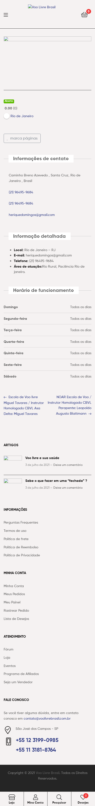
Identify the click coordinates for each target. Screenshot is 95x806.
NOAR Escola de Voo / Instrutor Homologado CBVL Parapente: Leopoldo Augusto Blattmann (69, 404)
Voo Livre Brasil (47, 773)
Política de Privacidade (22, 555)
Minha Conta (14, 586)
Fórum (8, 649)
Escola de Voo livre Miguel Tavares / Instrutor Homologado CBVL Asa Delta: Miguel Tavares (24, 405)
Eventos (10, 666)
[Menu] (9, 14)
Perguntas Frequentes (21, 522)
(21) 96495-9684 (21, 192)
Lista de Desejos (16, 619)
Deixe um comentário (68, 465)
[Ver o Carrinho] (84, 14)
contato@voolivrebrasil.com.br (47, 718)
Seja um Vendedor (18, 682)
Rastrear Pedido (16, 610)
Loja (7, 657)
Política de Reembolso (21, 547)
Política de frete (16, 539)
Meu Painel (12, 602)
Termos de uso (15, 530)
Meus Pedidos (14, 594)
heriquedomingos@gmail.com (32, 215)
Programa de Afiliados (21, 674)
